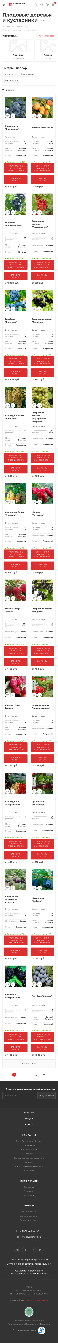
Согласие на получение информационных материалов (29, 1272)
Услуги (29, 1124)
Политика (29, 1195)
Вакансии (29, 1170)
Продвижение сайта (25, 1330)
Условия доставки (29, 1216)
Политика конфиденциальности (29, 1259)
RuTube (40, 1250)
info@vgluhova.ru (31, 1236)
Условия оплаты (29, 1211)
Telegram (25, 1250)
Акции (29, 1118)
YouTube (33, 1250)
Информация (29, 1181)
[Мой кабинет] (47, 4)
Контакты (29, 1187)
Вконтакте (17, 1250)
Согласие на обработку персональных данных (29, 1265)
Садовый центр (29, 1149)
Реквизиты (29, 1191)
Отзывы (29, 1162)
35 (44, 1074)
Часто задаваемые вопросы (29, 1166)
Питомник (29, 1153)
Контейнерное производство (29, 1158)
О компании (29, 1145)
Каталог (29, 1112)
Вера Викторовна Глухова (29, 1141)
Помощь (29, 1205)
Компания (29, 1135)
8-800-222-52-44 (30, 1231)
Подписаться (46, 1096)
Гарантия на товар (29, 1220)
